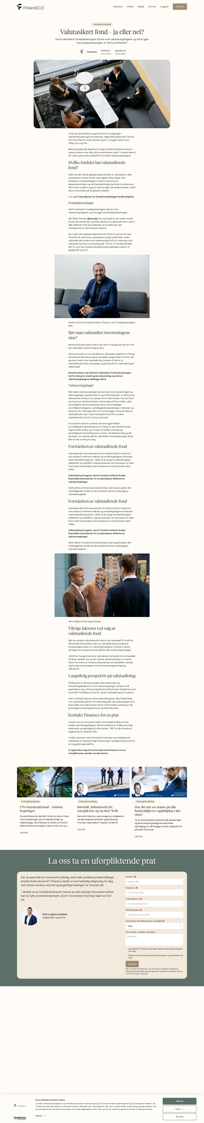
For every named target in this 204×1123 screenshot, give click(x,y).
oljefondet (92, 218)
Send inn (132, 964)
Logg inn (164, 6)
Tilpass (178, 1109)
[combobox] (154, 926)
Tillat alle (179, 1101)
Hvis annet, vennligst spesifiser (141, 932)
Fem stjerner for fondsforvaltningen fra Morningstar (106, 196)
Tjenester (118, 6)
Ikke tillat (179, 1117)
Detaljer (39, 1116)
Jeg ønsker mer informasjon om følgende (145, 921)
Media (141, 6)
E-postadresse (132, 899)
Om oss (152, 6)
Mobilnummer (132, 910)
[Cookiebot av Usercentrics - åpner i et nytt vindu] (20, 1118)
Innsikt (130, 6)
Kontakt (180, 6)
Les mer (24, 832)
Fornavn (130, 877)
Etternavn (130, 888)
